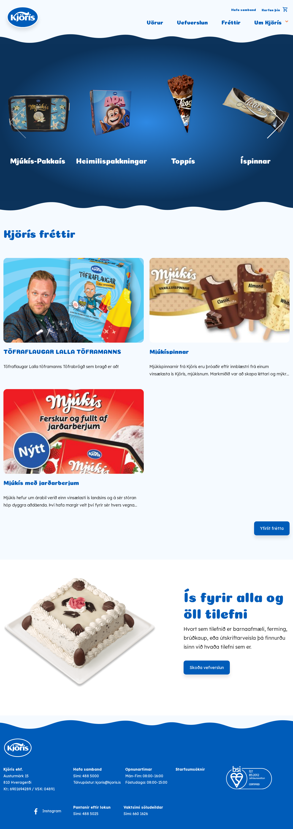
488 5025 (90, 813)
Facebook (36, 811)
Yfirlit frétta (272, 528)
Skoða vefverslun (207, 667)
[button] (267, 122)
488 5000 (90, 776)
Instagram (51, 811)
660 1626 (140, 813)
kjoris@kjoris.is (108, 782)
